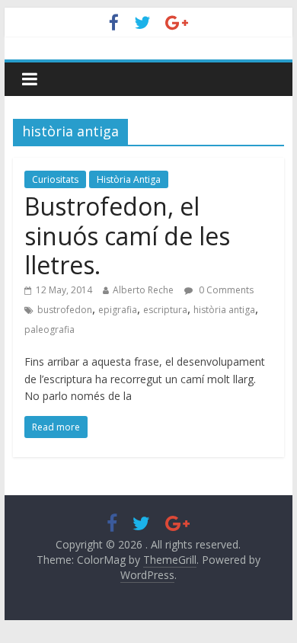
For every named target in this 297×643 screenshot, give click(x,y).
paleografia (49, 329)
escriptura (165, 309)
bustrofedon (64, 309)
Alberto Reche (143, 289)
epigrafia (117, 309)
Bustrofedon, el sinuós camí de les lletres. (127, 235)
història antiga (224, 309)
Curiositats (55, 179)
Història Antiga (129, 179)
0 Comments (225, 289)
